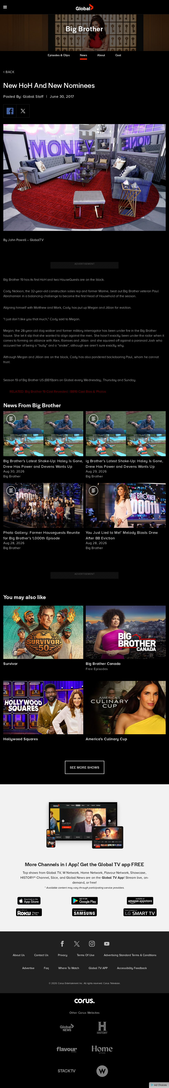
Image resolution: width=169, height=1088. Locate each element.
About (101, 55)
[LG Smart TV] (140, 912)
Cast (118, 55)
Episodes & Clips (59, 55)
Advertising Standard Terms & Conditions (130, 955)
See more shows (84, 767)
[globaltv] (84, 7)
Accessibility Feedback (132, 968)
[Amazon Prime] (140, 900)
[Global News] (66, 1028)
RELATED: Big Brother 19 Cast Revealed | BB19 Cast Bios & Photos (57, 391)
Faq (46, 968)
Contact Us (41, 955)
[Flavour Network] (66, 1049)
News (83, 55)
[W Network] (102, 1071)
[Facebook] (9, 111)
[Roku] (29, 912)
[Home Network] (102, 1049)
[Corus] (84, 1001)
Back (9, 72)
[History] (102, 1028)
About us (19, 955)
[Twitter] (23, 111)
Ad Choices (160, 1085)
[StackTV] (66, 1071)
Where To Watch (68, 968)
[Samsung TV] (84, 912)
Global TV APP (98, 968)
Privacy (62, 955)
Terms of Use (85, 955)
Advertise (28, 968)
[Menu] (5, 7)
